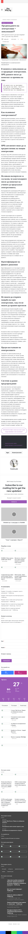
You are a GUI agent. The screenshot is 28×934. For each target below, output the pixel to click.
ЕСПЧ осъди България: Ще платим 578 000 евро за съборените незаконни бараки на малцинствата (6, 802)
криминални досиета (19, 869)
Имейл (3, 647)
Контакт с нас (16, 924)
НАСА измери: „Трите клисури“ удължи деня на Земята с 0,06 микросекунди (21, 577)
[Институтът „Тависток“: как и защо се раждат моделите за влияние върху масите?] (21, 553)
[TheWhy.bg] (8, 9)
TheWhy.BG (6, 39)
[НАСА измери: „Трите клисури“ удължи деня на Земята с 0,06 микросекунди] (21, 569)
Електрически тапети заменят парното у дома (18, 717)
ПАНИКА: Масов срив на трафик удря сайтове (7, 558)
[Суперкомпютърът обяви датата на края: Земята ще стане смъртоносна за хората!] (7, 569)
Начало (4, 19)
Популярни (5, 705)
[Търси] (26, 10)
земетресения (17, 452)
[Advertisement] (18, 8)
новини (3, 871)
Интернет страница (6, 653)
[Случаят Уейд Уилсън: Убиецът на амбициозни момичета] (6, 712)
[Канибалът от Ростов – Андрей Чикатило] (6, 732)
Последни (14, 705)
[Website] (14, 472)
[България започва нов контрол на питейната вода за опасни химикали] (23, 858)
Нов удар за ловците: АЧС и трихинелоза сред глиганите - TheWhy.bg (15, 911)
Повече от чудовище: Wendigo (18, 737)
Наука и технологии (12, 19)
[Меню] (2, 10)
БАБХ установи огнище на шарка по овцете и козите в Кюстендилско (20, 783)
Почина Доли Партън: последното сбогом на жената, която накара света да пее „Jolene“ (6, 784)
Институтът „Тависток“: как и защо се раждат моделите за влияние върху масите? (20, 560)
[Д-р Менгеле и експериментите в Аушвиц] (6, 725)
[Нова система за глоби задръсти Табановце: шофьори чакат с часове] (5, 858)
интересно (10, 869)
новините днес (10, 871)
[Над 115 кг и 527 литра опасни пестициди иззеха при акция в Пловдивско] (5, 848)
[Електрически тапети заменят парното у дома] (6, 719)
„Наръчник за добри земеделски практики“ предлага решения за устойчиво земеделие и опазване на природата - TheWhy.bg (16, 882)
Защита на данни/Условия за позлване (10, 838)
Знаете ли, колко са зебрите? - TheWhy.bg (15, 895)
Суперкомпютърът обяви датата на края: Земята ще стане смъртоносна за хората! (7, 577)
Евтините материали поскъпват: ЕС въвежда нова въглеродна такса (20, 800)
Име (2, 641)
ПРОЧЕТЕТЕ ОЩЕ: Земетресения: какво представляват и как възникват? (14, 430)
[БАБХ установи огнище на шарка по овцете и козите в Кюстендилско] (21, 777)
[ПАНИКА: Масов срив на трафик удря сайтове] (7, 553)
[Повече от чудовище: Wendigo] (6, 739)
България (4, 869)
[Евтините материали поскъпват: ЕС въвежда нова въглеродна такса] (21, 794)
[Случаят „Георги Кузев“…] (23, 853)
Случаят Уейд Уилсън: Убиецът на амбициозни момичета (18, 711)
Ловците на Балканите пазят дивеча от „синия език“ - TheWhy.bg (16, 903)
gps (8, 452)
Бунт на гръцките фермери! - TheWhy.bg (14, 889)
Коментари (23, 705)
